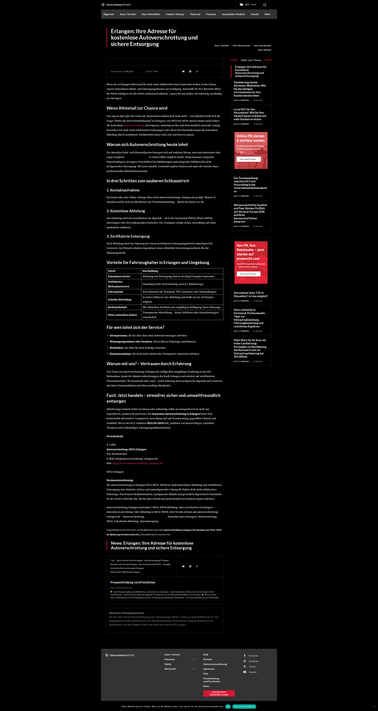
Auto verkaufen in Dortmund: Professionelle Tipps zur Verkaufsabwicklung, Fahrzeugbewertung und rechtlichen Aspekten (249, 318)
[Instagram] (244, 661)
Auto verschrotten (155, 516)
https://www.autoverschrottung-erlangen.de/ (138, 463)
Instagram (253, 661)
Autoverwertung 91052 (150, 564)
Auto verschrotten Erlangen (130, 560)
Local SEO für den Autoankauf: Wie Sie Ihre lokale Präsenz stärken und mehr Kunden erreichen (250, 114)
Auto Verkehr (264, 50)
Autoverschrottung (134, 125)
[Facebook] (244, 655)
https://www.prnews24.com (121, 588)
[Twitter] (244, 666)
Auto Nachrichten (241, 45)
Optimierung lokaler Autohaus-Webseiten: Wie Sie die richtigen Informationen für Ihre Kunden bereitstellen (250, 89)
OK (228, 706)
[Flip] (190, 71)
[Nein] (374, 706)
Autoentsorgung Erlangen (156, 560)
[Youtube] (244, 672)
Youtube (253, 672)
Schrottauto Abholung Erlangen (125, 572)
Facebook (253, 656)
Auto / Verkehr (222, 45)
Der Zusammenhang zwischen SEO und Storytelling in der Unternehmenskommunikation (250, 184)
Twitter (252, 666)
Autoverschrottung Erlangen (123, 564)
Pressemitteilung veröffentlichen (132, 582)
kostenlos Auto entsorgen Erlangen (127, 568)
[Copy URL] (197, 71)
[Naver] (183, 71)
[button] (264, 4)
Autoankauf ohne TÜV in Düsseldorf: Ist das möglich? (251, 294)
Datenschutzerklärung (244, 706)
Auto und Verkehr (262, 45)
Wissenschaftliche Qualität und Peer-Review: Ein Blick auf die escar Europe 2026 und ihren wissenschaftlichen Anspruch (250, 213)
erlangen (166, 564)
